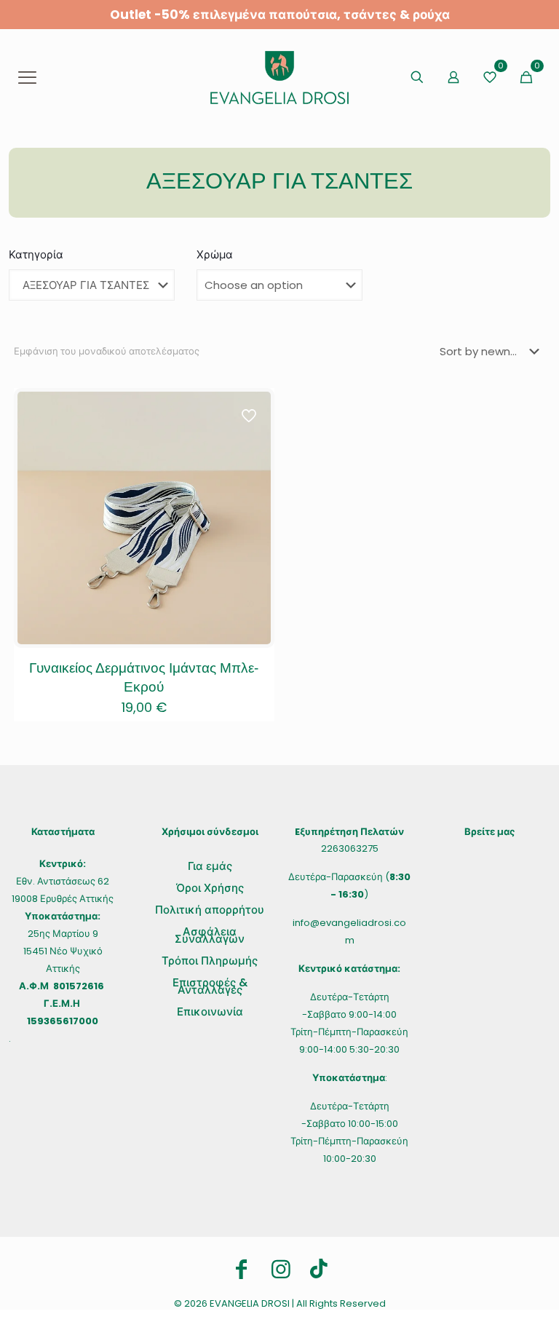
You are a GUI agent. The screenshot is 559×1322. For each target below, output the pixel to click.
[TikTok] (319, 1268)
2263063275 (349, 848)
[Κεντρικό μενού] (27, 77)
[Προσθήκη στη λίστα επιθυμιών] (250, 443)
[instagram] (281, 1270)
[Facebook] (242, 1270)
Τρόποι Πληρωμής (210, 960)
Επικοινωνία (210, 1011)
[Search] (417, 77)
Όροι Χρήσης (210, 887)
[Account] (453, 77)
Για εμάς (210, 866)
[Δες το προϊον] (250, 412)
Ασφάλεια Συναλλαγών (210, 935)
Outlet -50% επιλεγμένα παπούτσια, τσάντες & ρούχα (280, 14)
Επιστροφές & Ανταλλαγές (210, 986)
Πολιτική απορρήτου (209, 909)
